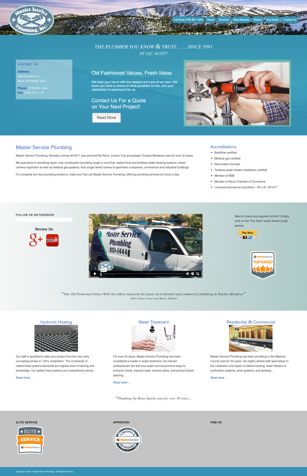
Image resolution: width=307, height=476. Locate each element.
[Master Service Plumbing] (31, 19)
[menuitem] (188, 19)
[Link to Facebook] (288, 471)
